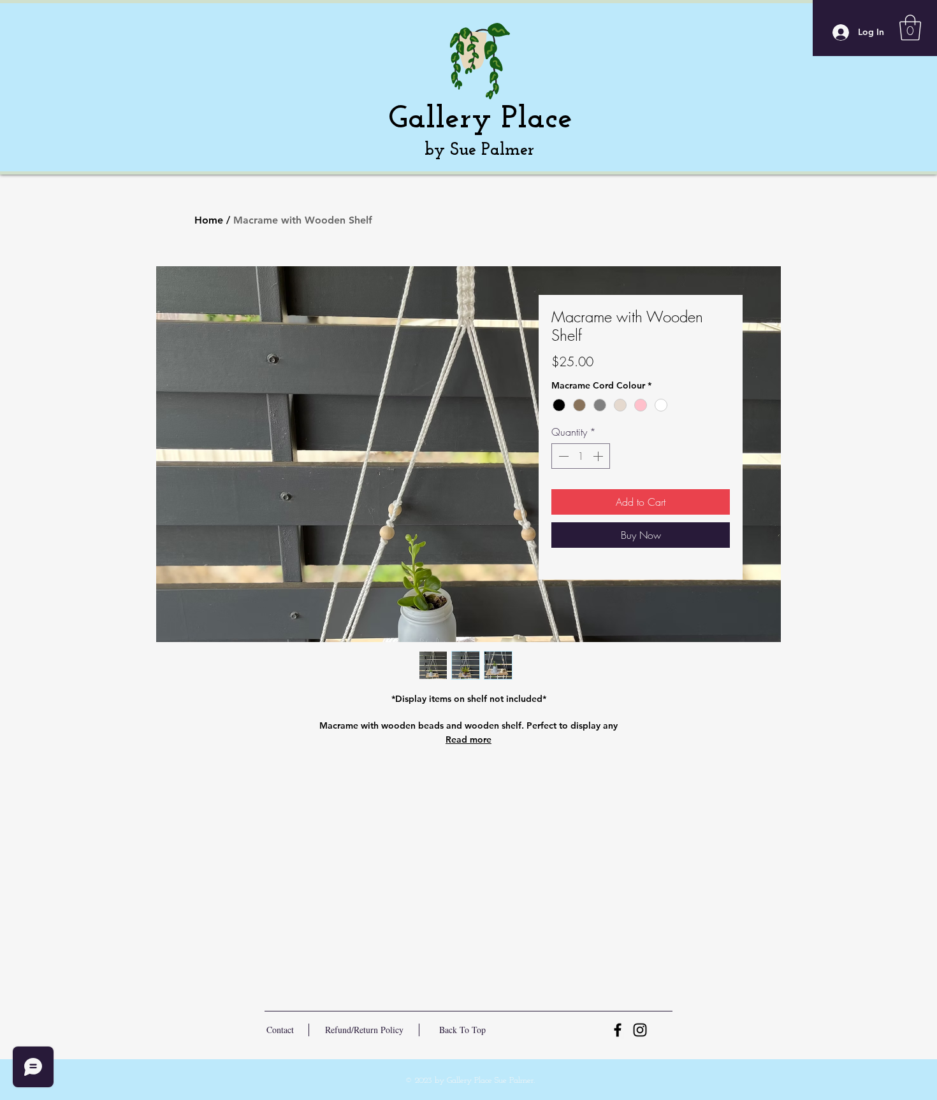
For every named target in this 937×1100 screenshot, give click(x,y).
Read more (468, 739)
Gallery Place (480, 119)
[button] (910, 27)
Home (208, 220)
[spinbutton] (580, 456)
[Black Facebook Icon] (618, 1030)
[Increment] (599, 456)
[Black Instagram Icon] (640, 1030)
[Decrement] (562, 456)
